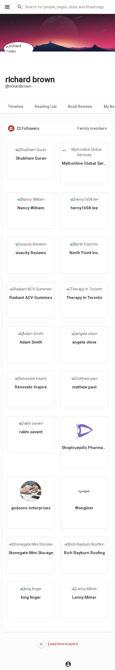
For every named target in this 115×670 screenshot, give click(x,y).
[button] (62, 7)
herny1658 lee (84, 208)
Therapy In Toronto (84, 297)
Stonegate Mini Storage (31, 552)
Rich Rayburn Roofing (84, 552)
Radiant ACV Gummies (30, 297)
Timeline (15, 106)
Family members (92, 128)
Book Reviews (80, 106)
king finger (31, 597)
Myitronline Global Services (84, 163)
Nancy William (30, 208)
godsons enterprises (31, 508)
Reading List (45, 106)
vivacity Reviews (31, 252)
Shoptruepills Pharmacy (84, 447)
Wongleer (84, 508)
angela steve (84, 342)
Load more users (62, 644)
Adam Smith (31, 342)
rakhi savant (31, 431)
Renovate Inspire (31, 387)
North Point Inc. (84, 252)
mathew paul (84, 387)
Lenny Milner (84, 597)
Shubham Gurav (31, 158)
